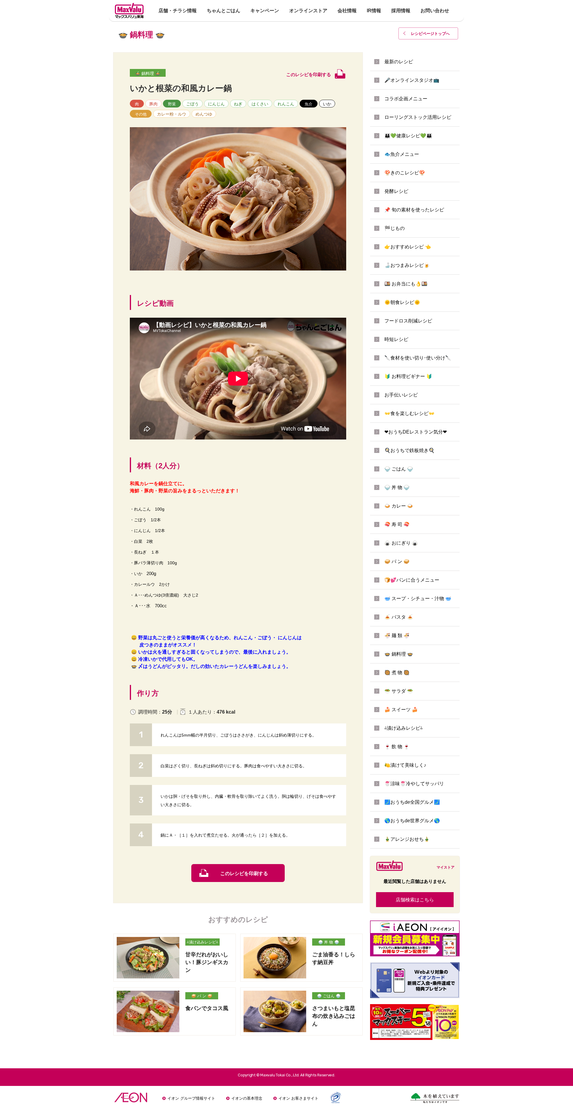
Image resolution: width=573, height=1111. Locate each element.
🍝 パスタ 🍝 (398, 617)
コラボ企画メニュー (405, 98)
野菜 (172, 104)
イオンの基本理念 (246, 1098)
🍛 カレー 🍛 (398, 505)
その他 (141, 114)
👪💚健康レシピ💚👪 (408, 135)
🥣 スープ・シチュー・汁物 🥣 (417, 598)
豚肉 (153, 104)
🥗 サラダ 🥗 (398, 691)
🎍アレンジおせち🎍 (407, 839)
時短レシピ (396, 339)
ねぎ (238, 104)
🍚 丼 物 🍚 (328, 942)
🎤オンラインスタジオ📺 (411, 80)
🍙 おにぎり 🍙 (401, 542)
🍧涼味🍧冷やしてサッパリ (414, 783)
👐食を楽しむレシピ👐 (409, 413)
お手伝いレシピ (401, 394)
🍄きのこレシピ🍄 (404, 172)
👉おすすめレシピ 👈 (407, 246)
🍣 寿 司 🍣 (396, 524)
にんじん (216, 104)
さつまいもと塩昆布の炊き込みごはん (333, 1016)
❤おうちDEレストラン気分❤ (415, 431)
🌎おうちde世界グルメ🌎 (412, 820)
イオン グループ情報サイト (191, 1098)
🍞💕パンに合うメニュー (411, 580)
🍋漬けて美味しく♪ (405, 765)
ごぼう (192, 104)
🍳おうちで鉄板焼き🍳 (409, 450)
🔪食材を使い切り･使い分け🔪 (417, 357)
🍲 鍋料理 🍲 (147, 73)
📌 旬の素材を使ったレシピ (414, 209)
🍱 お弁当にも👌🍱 (405, 283)
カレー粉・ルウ (171, 114)
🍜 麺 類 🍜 (396, 635)
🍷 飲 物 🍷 (396, 746)
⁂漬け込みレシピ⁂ (202, 942)
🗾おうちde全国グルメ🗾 (412, 802)
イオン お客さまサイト (298, 1098)
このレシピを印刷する (244, 873)
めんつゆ (203, 114)
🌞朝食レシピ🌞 (402, 302)
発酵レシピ (396, 191)
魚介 (308, 104)
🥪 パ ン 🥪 (201, 996)
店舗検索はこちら (415, 899)
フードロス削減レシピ (408, 320)
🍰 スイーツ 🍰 (401, 709)
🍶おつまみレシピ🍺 (407, 265)
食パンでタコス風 (206, 1008)
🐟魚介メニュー (401, 154)
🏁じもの (394, 228)
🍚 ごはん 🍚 (329, 996)
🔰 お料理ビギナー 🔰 (408, 376)
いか (327, 104)
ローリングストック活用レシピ (417, 117)
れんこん (286, 104)
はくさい (260, 104)
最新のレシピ (398, 61)
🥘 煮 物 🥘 (396, 672)
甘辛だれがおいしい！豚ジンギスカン (206, 962)
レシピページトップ (430, 33)
